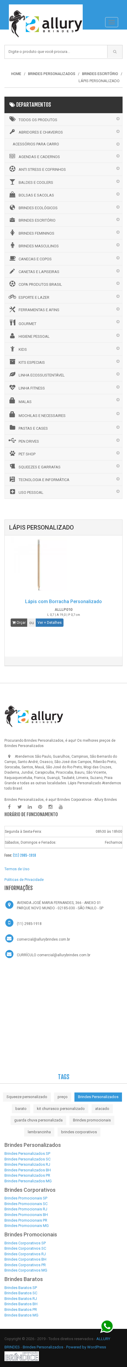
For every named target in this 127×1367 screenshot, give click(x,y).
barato (21, 1108)
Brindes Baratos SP (20, 1287)
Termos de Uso (16, 869)
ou (31, 622)
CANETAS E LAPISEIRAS (39, 271)
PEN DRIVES (29, 441)
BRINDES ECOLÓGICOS (38, 208)
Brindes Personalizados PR (27, 1175)
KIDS (23, 349)
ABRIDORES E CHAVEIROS (41, 132)
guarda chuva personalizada (38, 1120)
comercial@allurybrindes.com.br (43, 939)
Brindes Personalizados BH (27, 1170)
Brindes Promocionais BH (26, 1214)
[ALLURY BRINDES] (34, 716)
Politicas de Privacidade (24, 880)
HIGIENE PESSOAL (34, 336)
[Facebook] (9, 807)
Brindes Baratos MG (21, 1315)
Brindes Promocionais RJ (25, 1209)
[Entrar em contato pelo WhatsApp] (107, 1326)
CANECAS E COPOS (35, 259)
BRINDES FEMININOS (36, 233)
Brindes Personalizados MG (28, 1181)
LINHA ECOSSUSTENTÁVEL (42, 375)
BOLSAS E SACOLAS (36, 195)
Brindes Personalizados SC (27, 1159)
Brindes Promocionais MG (26, 1225)
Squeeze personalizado (26, 1097)
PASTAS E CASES (33, 428)
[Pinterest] (40, 807)
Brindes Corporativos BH (25, 1259)
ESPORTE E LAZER (34, 297)
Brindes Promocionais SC (26, 1204)
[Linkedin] (30, 807)
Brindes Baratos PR (20, 1309)
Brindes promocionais (92, 1120)
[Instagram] (50, 807)
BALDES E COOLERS (36, 182)
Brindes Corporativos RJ (25, 1254)
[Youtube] (61, 807)
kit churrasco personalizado (61, 1108)
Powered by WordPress (86, 1347)
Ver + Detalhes (50, 623)
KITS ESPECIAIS (32, 362)
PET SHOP (27, 454)
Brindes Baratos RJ (20, 1298)
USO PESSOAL (31, 492)
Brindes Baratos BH (21, 1304)
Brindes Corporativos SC (25, 1248)
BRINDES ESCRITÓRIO (37, 220)
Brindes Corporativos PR (25, 1265)
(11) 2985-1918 (24, 855)
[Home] (45, 7)
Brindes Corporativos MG (25, 1270)
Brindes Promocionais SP (25, 1198)
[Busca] (114, 51)
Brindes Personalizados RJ (27, 1164)
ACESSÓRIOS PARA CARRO (36, 144)
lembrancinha (39, 1132)
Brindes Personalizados (98, 1097)
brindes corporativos (79, 1132)
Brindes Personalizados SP (27, 1153)
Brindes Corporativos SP (25, 1243)
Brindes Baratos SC (20, 1293)
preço (63, 1097)
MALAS (25, 402)
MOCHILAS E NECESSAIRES (42, 415)
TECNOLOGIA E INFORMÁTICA (44, 480)
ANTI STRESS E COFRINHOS (42, 169)
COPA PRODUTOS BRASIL (40, 284)
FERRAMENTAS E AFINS (39, 310)
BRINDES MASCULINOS (39, 246)
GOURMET (27, 324)
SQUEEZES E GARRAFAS (40, 467)
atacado (102, 1108)
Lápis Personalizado (84, 783)
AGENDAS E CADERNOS (39, 157)
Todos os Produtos (38, 120)
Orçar (21, 623)
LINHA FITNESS (32, 388)
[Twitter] (19, 807)
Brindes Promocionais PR (25, 1220)
